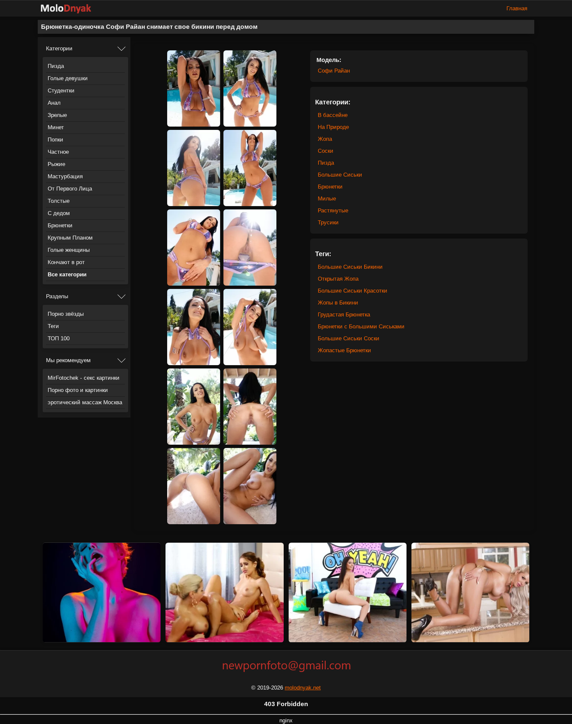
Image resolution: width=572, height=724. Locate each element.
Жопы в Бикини (338, 303)
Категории (59, 48)
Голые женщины (69, 250)
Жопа (325, 139)
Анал (54, 103)
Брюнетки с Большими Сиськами (361, 326)
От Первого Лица (70, 189)
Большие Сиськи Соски (348, 338)
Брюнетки (60, 225)
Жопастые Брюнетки (344, 350)
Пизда (56, 66)
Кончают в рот (66, 262)
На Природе (333, 127)
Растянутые (333, 210)
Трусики (328, 222)
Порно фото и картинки (78, 390)
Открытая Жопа (338, 279)
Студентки (61, 90)
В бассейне (333, 115)
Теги (53, 326)
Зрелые (57, 115)
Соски (325, 151)
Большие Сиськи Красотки (352, 291)
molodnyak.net (303, 688)
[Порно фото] (71, 8)
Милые (327, 198)
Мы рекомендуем (68, 360)
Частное (58, 152)
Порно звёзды (66, 314)
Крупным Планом (70, 238)
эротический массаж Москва (85, 402)
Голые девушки (68, 78)
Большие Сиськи (340, 175)
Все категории (67, 274)
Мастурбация (65, 176)
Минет (56, 127)
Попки (55, 140)
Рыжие (56, 164)
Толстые (59, 201)
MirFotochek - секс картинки (83, 378)
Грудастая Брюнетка (344, 314)
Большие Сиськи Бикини (350, 267)
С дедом (59, 213)
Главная (516, 8)
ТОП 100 (59, 338)
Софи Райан (334, 71)
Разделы (57, 296)
